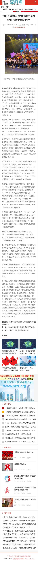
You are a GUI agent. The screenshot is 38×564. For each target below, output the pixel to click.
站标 (25, 556)
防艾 (7, 7)
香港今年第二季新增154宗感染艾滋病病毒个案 (25, 488)
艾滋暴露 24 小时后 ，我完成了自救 (17, 434)
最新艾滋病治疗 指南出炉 (23, 452)
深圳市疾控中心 (19, 322)
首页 (2, 7)
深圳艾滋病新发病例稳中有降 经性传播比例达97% (19, 9)
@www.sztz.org (20, 27)
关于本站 (10, 556)
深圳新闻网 (27, 322)
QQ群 (22, 556)
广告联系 (17, 556)
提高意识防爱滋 (20, 464)
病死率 (7, 324)
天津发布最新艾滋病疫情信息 (18, 330)
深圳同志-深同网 (18, 559)
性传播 (11, 322)
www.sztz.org (29, 559)
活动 (29, 556)
